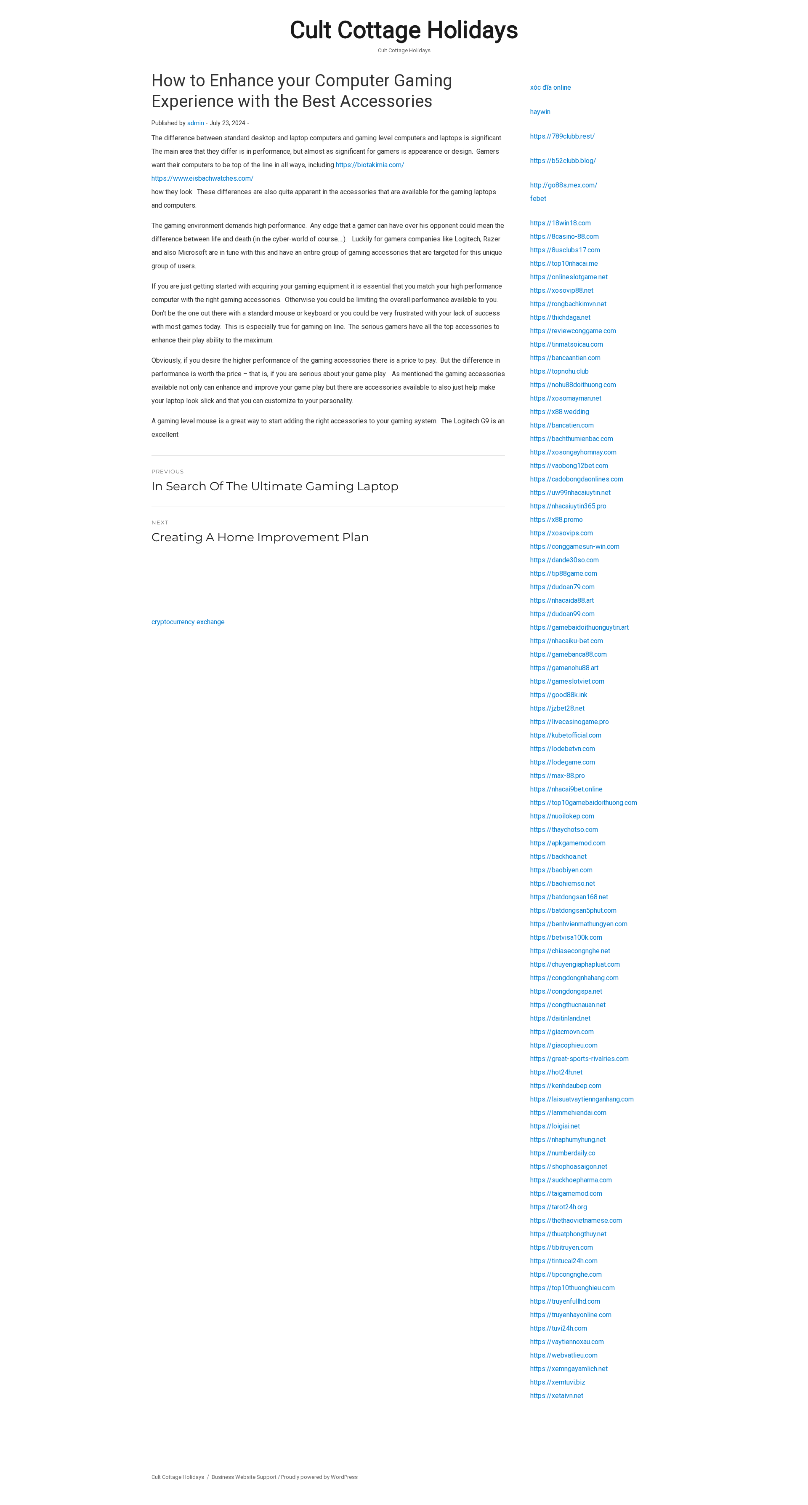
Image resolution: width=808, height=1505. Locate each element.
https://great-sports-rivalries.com (579, 1059)
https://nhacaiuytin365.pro (568, 506)
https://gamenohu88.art (564, 668)
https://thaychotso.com (564, 830)
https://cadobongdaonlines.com (576, 479)
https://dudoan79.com (562, 587)
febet (538, 199)
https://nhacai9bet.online (566, 789)
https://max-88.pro (557, 776)
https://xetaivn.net (556, 1396)
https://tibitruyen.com (561, 1247)
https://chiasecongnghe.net (570, 951)
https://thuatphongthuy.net (568, 1234)
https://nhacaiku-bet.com (566, 641)
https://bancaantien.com (565, 358)
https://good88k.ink (558, 695)
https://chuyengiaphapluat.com (575, 964)
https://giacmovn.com (562, 1032)
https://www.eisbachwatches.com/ (203, 178)
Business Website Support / (246, 1477)
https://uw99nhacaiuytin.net (570, 493)
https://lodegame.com (562, 762)
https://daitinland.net (560, 1018)
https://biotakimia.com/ (370, 165)
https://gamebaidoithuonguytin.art (579, 627)
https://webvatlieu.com (564, 1355)
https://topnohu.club (559, 371)
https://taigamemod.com (566, 1194)
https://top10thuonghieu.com (572, 1288)
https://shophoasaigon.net (568, 1167)
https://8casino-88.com (564, 237)
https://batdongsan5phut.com (573, 910)
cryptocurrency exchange (188, 622)
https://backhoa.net (558, 857)
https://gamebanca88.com (568, 654)
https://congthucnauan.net (568, 1005)
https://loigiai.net (555, 1126)
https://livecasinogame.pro (569, 722)
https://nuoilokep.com (562, 816)
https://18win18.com (560, 223)
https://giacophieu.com (564, 1045)
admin (195, 123)
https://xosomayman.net (565, 398)
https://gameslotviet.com (567, 681)
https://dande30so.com (564, 560)
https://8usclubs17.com (565, 250)
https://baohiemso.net (562, 883)
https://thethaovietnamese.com (576, 1220)
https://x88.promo (556, 520)
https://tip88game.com (563, 573)
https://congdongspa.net (566, 991)
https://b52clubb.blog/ (563, 161)
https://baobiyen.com (561, 870)
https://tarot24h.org (558, 1207)
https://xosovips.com (561, 533)
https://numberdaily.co (562, 1153)
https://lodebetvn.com (562, 749)
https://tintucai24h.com (564, 1261)
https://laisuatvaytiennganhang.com (582, 1099)
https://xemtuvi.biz (557, 1382)
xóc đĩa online (550, 87)
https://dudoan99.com (562, 614)
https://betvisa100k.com (566, 937)
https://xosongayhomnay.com (573, 452)
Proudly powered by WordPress (319, 1477)
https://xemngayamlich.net (569, 1369)
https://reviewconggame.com (573, 331)
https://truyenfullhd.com (565, 1301)
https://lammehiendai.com (568, 1113)
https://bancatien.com (562, 425)
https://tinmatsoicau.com (566, 344)
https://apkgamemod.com (568, 843)
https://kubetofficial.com (565, 735)
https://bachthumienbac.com (571, 439)
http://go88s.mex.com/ (564, 185)
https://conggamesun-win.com (574, 547)
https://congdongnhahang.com (574, 978)
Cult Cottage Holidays (404, 30)
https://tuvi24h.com (558, 1328)
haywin (540, 112)
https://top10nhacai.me (564, 263)
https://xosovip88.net (561, 290)
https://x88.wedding (559, 412)
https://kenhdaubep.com (565, 1086)
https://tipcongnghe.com (566, 1274)
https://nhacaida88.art (562, 600)
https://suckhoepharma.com (571, 1180)
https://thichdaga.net (560, 317)
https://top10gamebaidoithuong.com (583, 803)
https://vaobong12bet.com (569, 466)
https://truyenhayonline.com (570, 1315)
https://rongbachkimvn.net (568, 304)
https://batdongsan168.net (569, 897)
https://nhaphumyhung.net (568, 1140)
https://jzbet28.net (557, 708)
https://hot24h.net (556, 1072)
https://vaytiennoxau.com (567, 1342)
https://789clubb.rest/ (562, 136)
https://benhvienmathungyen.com (578, 924)
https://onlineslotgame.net (569, 277)
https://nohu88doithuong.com (573, 385)
